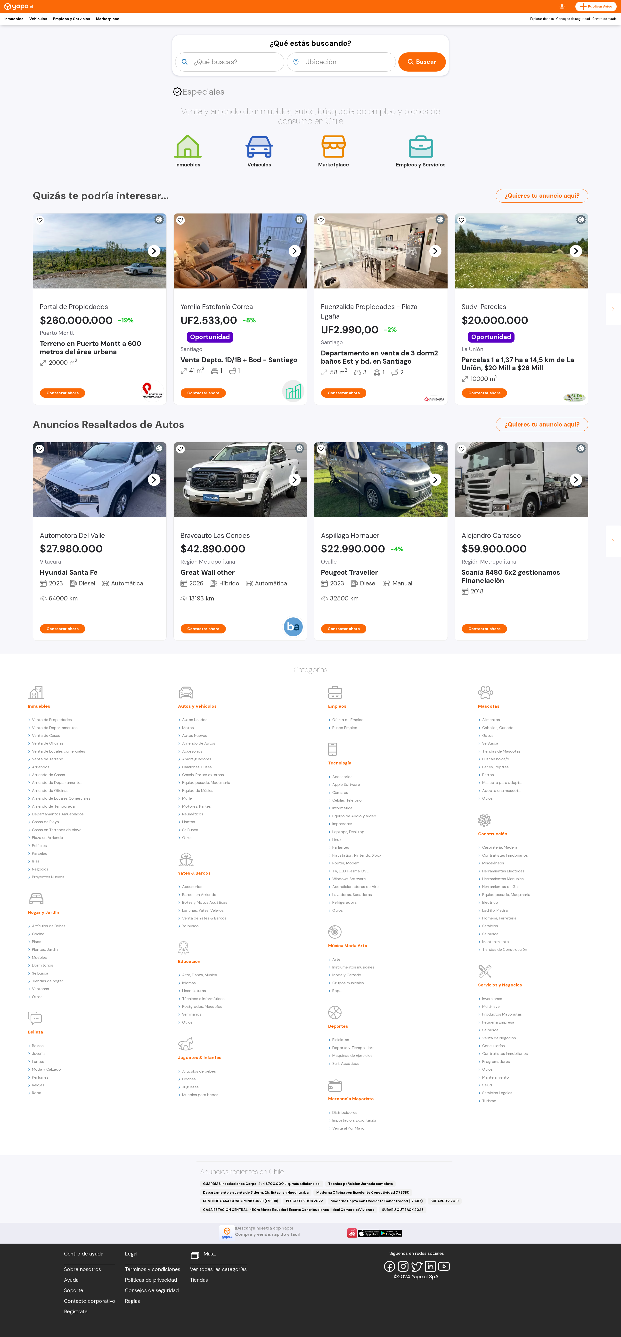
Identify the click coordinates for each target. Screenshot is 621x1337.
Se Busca (190, 829)
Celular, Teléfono (347, 800)
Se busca (40, 973)
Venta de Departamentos (55, 727)
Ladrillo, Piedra (495, 910)
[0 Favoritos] (180, 449)
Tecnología (339, 763)
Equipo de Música (197, 790)
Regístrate (76, 1311)
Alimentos (491, 719)
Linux (336, 839)
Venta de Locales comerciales (58, 751)
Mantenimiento (495, 941)
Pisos (36, 941)
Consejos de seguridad (573, 19)
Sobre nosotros (82, 1269)
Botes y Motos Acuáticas (204, 902)
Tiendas (199, 1280)
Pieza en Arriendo (47, 837)
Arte (336, 959)
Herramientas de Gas (501, 886)
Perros (488, 774)
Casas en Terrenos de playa (57, 829)
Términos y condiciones (152, 1269)
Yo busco (190, 925)
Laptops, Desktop (348, 831)
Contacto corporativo (89, 1301)
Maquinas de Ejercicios (352, 1055)
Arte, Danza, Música (199, 974)
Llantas (188, 821)
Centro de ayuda (604, 19)
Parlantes (340, 847)
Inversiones (492, 998)
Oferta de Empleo (348, 719)
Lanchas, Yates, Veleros (203, 910)
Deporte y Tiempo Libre (353, 1047)
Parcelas (39, 853)
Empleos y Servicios (71, 18)
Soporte (73, 1290)
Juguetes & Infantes (199, 1057)
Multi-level (491, 1006)
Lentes (38, 1061)
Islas (36, 861)
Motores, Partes (196, 806)
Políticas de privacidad (151, 1280)
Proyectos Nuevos (48, 876)
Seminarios (191, 1014)
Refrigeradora (344, 902)
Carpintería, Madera (499, 847)
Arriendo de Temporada (53, 806)
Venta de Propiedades (52, 719)
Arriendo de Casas (48, 774)
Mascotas (488, 706)
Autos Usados (194, 719)
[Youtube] (444, 1266)
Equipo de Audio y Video (354, 816)
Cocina (38, 933)
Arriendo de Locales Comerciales (61, 798)
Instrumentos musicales (353, 967)
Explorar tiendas (542, 19)
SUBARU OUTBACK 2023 (403, 1209)
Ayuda (71, 1280)
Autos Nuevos (194, 735)
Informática (342, 808)
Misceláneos (493, 863)
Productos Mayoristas (502, 1014)
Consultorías (493, 1045)
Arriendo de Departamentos (57, 782)
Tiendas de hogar (47, 981)
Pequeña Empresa (498, 1022)
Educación (189, 961)
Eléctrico (490, 902)
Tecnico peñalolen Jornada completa (360, 1183)
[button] (154, 251)
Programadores (496, 1061)
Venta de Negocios (499, 1038)
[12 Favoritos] (39, 220)
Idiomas (189, 982)
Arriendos (40, 767)
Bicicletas (340, 1039)
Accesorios (192, 751)
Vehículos (38, 18)
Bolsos (38, 1045)
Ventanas (40, 988)
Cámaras (340, 792)
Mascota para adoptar (502, 782)
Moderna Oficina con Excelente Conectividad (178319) (362, 1192)
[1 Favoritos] (180, 220)
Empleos (337, 706)
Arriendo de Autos (198, 743)
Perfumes (40, 1077)
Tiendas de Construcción (504, 949)
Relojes (38, 1085)
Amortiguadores (196, 759)
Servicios (490, 925)
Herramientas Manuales (503, 878)
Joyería (38, 1053)
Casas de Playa (45, 821)
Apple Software (346, 784)
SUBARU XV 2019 (445, 1201)
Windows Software (349, 878)
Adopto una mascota (501, 790)
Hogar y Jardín (43, 912)
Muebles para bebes (200, 1094)
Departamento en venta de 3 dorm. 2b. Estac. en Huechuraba (256, 1192)
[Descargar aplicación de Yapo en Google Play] (391, 1233)
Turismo (489, 1100)
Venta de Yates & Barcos (204, 918)
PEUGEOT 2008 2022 (304, 1201)
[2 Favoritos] (461, 449)
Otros (37, 996)
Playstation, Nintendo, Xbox (356, 855)
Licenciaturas (194, 990)
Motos (188, 727)
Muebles (39, 957)
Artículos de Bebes (48, 925)
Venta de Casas (46, 735)
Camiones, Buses (197, 767)
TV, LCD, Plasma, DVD (350, 871)
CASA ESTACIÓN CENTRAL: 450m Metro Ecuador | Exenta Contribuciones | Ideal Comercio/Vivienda (288, 1209)
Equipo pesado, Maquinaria (206, 782)
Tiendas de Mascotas (501, 751)
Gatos (487, 735)
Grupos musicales (348, 982)
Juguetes (190, 1087)
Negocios (40, 869)
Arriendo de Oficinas (50, 790)
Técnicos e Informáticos (203, 998)
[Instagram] (403, 1266)
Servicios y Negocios (500, 985)
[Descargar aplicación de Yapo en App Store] (369, 1233)
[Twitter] (417, 1266)
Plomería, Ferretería (499, 918)
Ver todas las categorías (218, 1269)
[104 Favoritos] (461, 220)
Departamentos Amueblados (58, 814)
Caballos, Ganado (498, 727)
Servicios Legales (497, 1092)
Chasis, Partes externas (203, 774)
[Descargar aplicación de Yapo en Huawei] (352, 1233)
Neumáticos (192, 814)
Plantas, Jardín (45, 949)
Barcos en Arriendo (199, 894)
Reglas (132, 1301)
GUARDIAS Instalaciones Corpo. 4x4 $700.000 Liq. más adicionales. (261, 1183)
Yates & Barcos (194, 873)
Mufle (187, 798)
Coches (189, 1079)
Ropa (36, 1092)
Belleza (35, 1032)
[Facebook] (389, 1266)
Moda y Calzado (46, 1069)
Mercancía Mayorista (351, 1099)
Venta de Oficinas (48, 743)
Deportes (338, 1026)
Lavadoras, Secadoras (352, 894)
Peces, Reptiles (495, 767)
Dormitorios (42, 965)
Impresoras (342, 823)
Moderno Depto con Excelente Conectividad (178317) (377, 1201)
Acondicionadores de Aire (355, 886)
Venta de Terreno (47, 759)
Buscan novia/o (495, 759)
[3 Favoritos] (321, 220)
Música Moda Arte (347, 946)
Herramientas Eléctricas (503, 871)
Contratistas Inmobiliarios (505, 855)
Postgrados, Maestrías (202, 1006)
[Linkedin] (430, 1266)
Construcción (492, 834)
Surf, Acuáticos (345, 1063)
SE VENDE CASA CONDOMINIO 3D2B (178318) (240, 1201)
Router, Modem (346, 863)
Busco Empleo (344, 727)
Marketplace (107, 18)
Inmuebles (13, 18)
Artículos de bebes (199, 1071)
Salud (487, 1085)
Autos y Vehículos (197, 706)
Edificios (39, 845)
